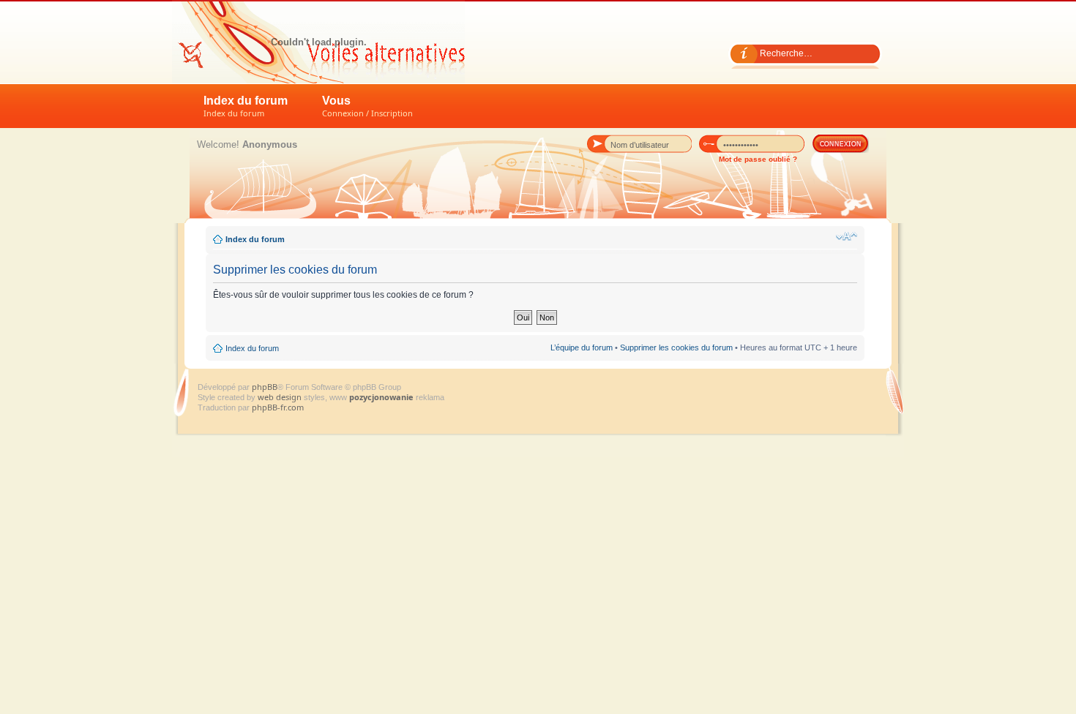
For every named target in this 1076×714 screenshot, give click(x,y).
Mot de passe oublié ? (758, 159)
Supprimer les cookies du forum (676, 347)
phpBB (264, 386)
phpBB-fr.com (278, 407)
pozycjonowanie (381, 396)
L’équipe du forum (581, 347)
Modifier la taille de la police (846, 236)
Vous (367, 106)
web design (281, 396)
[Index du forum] (318, 41)
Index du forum (245, 106)
